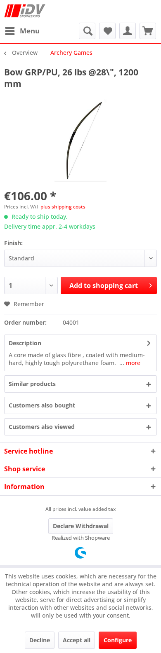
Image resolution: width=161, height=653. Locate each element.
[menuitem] (22, 31)
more (132, 363)
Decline (39, 640)
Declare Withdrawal (81, 526)
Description (25, 343)
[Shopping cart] (148, 31)
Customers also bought (42, 405)
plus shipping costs (62, 206)
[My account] (127, 31)
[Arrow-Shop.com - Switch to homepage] (24, 11)
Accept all (76, 640)
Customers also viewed (42, 427)
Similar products (32, 384)
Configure (118, 640)
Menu (30, 30)
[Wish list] (107, 31)
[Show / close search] (87, 31)
